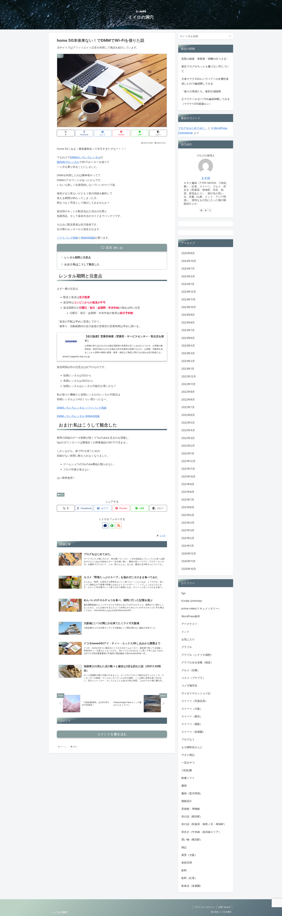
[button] (158, 133)
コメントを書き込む (112, 734)
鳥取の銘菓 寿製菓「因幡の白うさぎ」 (205, 58)
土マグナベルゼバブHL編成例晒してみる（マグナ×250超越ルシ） (205, 101)
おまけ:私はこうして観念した (81, 264)
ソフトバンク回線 (67, 237)
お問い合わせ (224, 907)
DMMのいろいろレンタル (85, 157)
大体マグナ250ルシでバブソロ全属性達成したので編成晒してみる (205, 81)
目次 (109, 247)
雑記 (62, 494)
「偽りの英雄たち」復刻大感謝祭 (201, 91)
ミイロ (205, 178)
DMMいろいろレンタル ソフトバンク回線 (81, 407)
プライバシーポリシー (204, 907)
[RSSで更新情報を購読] (119, 525)
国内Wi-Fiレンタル (68, 162)
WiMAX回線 (88, 237)
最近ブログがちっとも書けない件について (205, 69)
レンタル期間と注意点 (77, 257)
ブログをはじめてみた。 (192, 128)
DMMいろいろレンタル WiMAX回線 (78, 416)
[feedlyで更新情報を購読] (112, 525)
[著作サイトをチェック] (105, 525)
